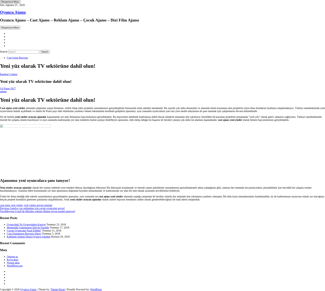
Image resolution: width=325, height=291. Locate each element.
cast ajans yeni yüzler (11, 205)
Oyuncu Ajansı (13, 12)
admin (3, 91)
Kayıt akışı (12, 259)
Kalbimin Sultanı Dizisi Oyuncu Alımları (28, 236)
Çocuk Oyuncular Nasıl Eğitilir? (24, 230)
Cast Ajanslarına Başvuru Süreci (24, 233)
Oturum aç (12, 256)
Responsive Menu (10, 2)
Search (4, 51)
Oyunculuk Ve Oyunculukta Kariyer (26, 224)
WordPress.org (15, 265)
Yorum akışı (13, 262)
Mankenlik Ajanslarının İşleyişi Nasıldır (28, 227)
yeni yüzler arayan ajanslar (38, 205)
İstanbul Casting (8, 74)
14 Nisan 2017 (8, 88)
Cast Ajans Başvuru (17, 57)
